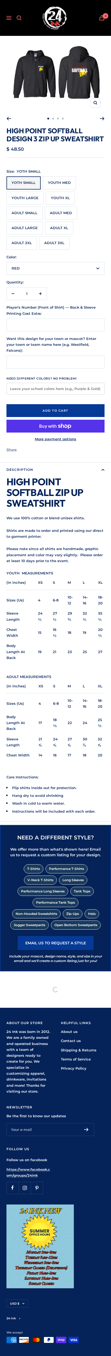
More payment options (55, 439)
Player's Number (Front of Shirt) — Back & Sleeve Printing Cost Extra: (51, 310)
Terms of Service (76, 1059)
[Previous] (8, 118)
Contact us (71, 1041)
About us (69, 1031)
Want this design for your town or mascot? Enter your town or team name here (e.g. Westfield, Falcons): (51, 344)
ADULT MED (61, 213)
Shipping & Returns (78, 1050)
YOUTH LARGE (25, 198)
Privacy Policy (73, 1068)
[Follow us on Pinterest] (37, 1188)
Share (11, 450)
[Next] (102, 118)
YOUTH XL (60, 198)
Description (19, 470)
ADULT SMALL (24, 213)
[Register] (86, 1129)
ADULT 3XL (54, 243)
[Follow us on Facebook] (12, 1188)
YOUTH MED (59, 182)
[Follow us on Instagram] (25, 1188)
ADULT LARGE (25, 228)
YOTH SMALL (24, 182)
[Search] (19, 18)
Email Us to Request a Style (55, 943)
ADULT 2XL (22, 243)
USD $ (14, 1303)
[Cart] (102, 17)
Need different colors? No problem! (41, 378)
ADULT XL (59, 228)
